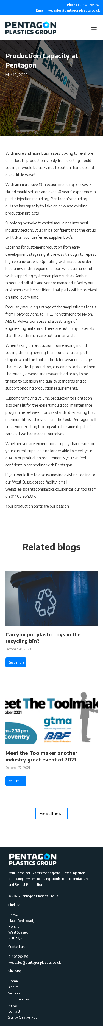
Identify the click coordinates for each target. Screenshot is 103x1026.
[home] (28, 28)
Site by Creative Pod (23, 1017)
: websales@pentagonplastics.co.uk (68, 10)
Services (14, 993)
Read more (16, 662)
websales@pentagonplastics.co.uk (34, 962)
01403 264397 (83, 5)
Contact (14, 1011)
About (13, 987)
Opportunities (18, 999)
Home (13, 981)
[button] (94, 28)
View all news (51, 813)
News (12, 1005)
